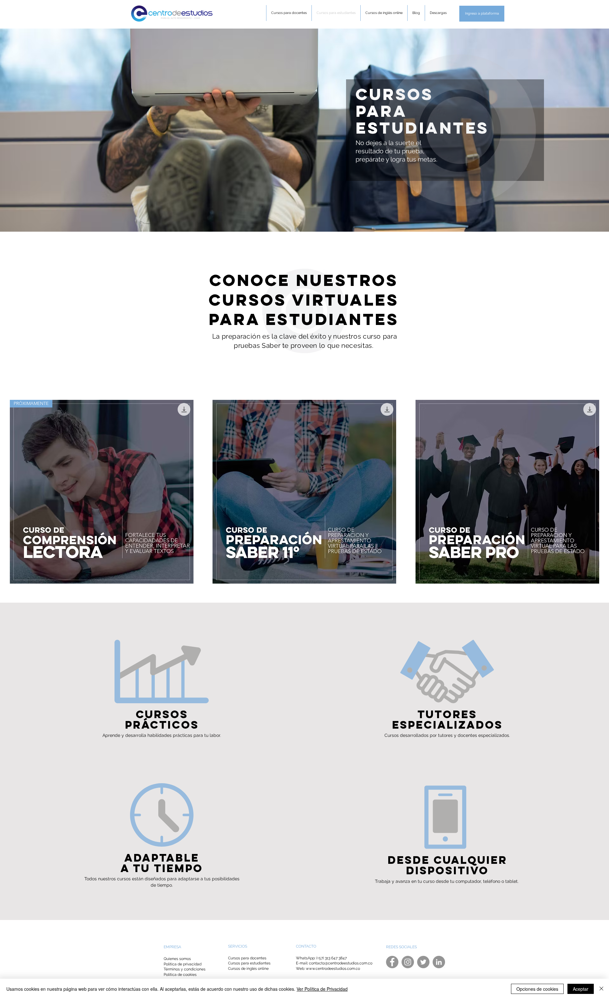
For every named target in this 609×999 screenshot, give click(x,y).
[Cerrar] (601, 989)
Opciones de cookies (537, 989)
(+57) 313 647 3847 (331, 958)
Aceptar (580, 989)
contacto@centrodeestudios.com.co (340, 963)
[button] (481, 14)
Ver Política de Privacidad (322, 989)
